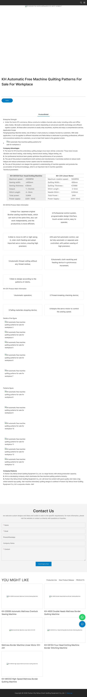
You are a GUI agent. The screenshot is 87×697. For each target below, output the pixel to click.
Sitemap (69, 693)
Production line (51, 580)
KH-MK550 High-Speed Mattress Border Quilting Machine (20, 680)
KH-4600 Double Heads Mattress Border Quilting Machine (62, 612)
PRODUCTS (80, 580)
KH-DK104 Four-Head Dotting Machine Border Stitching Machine (61, 646)
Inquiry (7, 100)
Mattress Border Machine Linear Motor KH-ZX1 (21, 646)
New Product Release (66, 580)
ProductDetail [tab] (43, 114)
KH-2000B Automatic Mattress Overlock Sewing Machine (20, 612)
